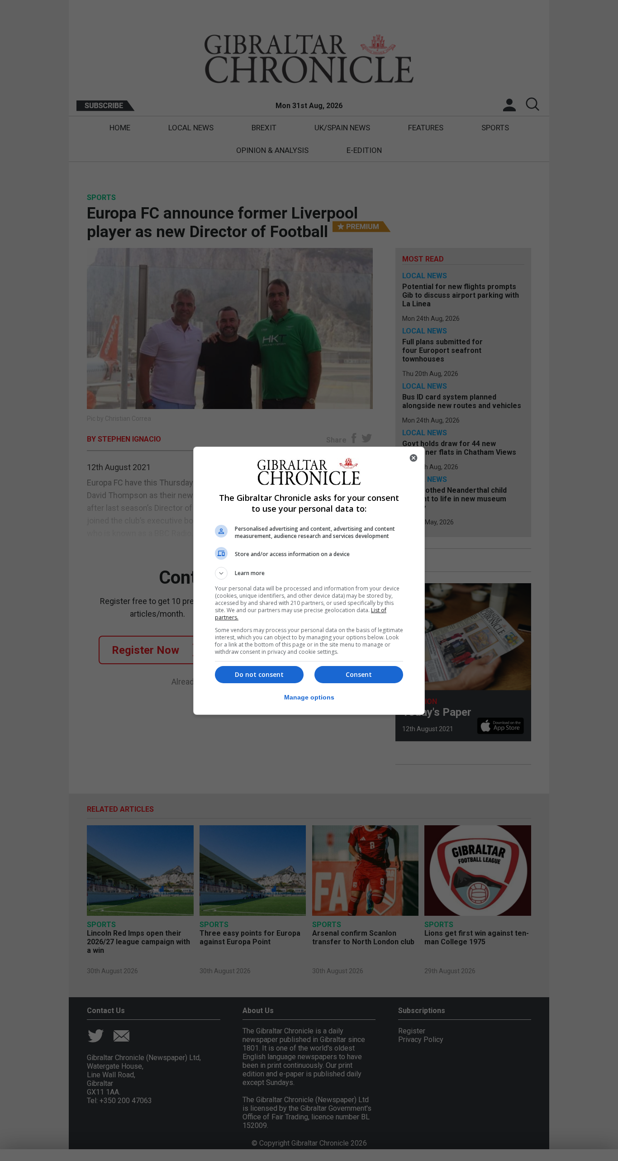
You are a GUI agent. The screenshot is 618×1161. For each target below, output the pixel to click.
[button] (309, 573)
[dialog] (309, 581)
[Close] (413, 458)
